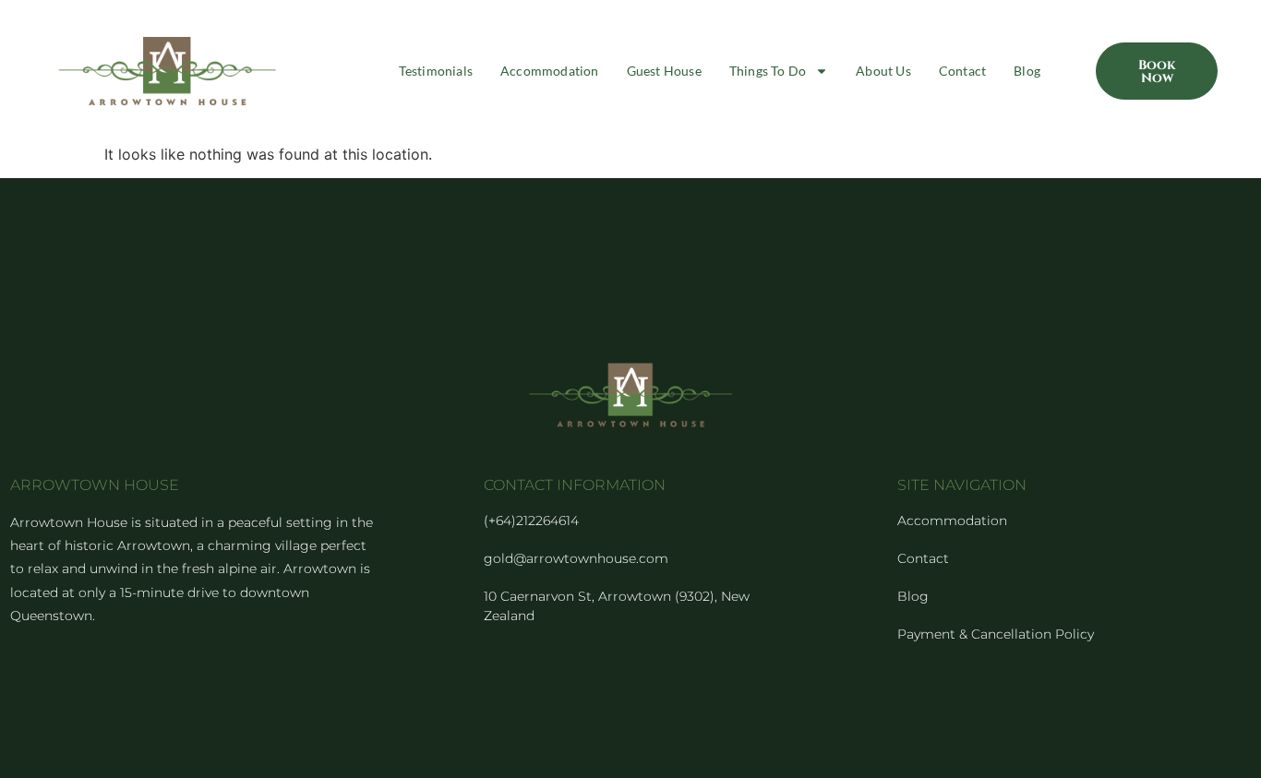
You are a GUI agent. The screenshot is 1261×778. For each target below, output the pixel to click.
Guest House (664, 70)
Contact (962, 70)
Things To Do (767, 70)
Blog (1027, 70)
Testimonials (436, 70)
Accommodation (549, 70)
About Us (883, 70)
